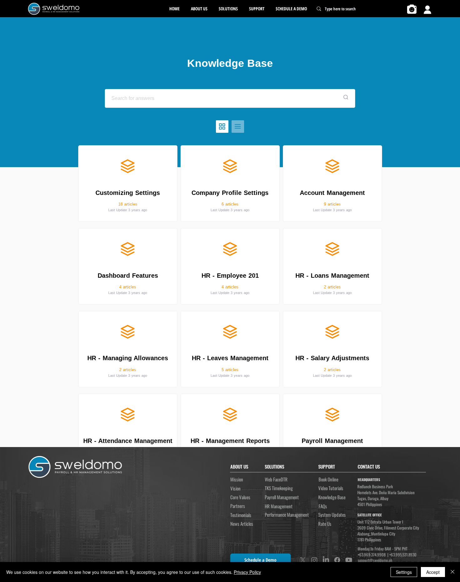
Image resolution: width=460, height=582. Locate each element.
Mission (236, 479)
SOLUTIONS (274, 466)
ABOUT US (239, 466)
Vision (235, 488)
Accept (433, 572)
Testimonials (240, 514)
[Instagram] (314, 560)
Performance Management (287, 514)
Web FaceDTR (276, 479)
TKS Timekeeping (279, 488)
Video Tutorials (330, 488)
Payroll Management (282, 497)
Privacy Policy (247, 572)
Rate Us (324, 523)
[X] (303, 560)
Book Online (328, 479)
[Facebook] (337, 560)
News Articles (241, 523)
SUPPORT (326, 466)
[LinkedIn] (326, 560)
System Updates (332, 514)
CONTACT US (369, 466)
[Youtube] (349, 560)
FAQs (323, 506)
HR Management (279, 506)
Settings (404, 572)
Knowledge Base (331, 497)
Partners (237, 505)
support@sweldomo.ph (375, 560)
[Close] (452, 572)
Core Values (240, 497)
